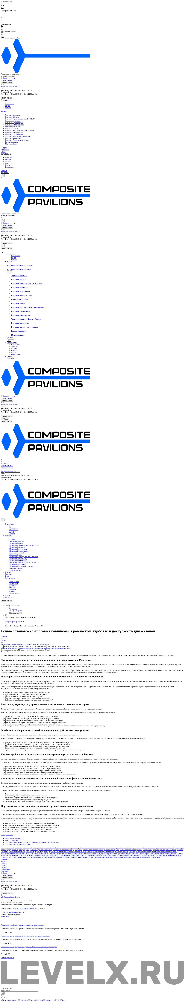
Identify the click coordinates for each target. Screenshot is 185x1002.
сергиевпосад (55, 855)
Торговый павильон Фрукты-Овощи (18, 136)
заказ (44, 850)
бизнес (52, 848)
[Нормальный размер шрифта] (2, 6)
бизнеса (58, 848)
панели (51, 854)
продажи (142, 854)
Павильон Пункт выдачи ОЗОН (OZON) (20, 119)
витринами (101, 848)
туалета (8, 857)
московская (96, 852)
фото (87, 857)
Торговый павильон (12, 115)
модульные (44, 852)
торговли (143, 855)
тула (28, 857)
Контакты (5, 173)
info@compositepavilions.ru (10, 86)
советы (74, 855)
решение (15, 855)
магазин (173, 850)
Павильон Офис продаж (14, 123)
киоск (95, 850)
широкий (133, 857)
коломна (123, 850)
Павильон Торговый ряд (14, 132)
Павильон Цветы (11, 128)
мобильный (30, 852)
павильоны (38, 854)
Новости (8, 163)
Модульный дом (11, 144)
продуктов (149, 854)
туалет (3, 857)
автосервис (37, 848)
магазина (180, 850)
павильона (12, 854)
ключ (117, 850)
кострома (129, 850)
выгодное (132, 848)
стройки (113, 855)
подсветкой (72, 854)
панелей (45, 854)
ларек (150, 850)
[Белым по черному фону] (1, 15)
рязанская (26, 855)
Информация (6, 154)
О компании (5, 100)
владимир (109, 848)
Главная (4, 859)
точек (180, 855)
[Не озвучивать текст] (2, 36)
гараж (182, 848)
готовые (15, 850)
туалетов (23, 857)
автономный (27, 848)
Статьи (7, 165)
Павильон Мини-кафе (13, 138)
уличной (52, 857)
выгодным (156, 848)
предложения (112, 854)
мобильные (21, 852)
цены (116, 857)
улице (39, 857)
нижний (111, 852)
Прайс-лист (9, 157)
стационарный (82, 855)
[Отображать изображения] (2, 26)
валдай (78, 848)
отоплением (172, 852)
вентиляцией (92, 848)
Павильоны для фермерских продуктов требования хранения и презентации (29, 947)
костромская (137, 850)
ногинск (125, 852)
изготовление (64, 850)
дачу (23, 850)
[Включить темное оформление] (2, 245)
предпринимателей (124, 854)
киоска (100, 850)
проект (156, 854)
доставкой (33, 850)
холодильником (95, 857)
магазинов (4, 852)
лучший (167, 850)
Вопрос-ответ (10, 167)
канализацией (88, 850)
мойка (59, 852)
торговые (158, 855)
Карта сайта (5, 916)
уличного (45, 857)
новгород (118, 852)
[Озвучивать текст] (2, 33)
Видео (7, 106)
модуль (37, 852)
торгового (151, 855)
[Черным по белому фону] (1, 13)
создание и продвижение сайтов (26, 908)
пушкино (172, 854)
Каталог (4, 111)
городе (9, 850)
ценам (107, 857)
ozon (2, 848)
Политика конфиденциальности (12, 912)
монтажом (77, 852)
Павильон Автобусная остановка (17, 140)
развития (180, 854)
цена (102, 857)
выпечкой (170, 848)
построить (93, 854)
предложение (102, 854)
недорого (104, 852)
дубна (39, 850)
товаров (137, 855)
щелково (140, 857)
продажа (135, 854)
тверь (132, 855)
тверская (126, 855)
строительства (93, 855)
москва (84, 852)
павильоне (20, 854)
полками (80, 854)
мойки (64, 852)
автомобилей (9, 848)
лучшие (161, 850)
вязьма (177, 848)
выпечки (163, 848)
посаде (86, 854)
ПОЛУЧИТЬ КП (7, 98)
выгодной (140, 848)
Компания (4, 867)
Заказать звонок (7, 82)
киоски (106, 850)
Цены (3, 152)
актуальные (45, 848)
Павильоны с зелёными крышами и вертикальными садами (22, 925)
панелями (57, 854)
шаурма (120, 857)
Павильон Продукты (12, 121)
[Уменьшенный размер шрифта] (2, 4)
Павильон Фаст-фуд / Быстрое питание (19, 130)
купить (145, 850)
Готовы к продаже (11, 142)
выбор (126, 848)
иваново (56, 850)
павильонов (29, 854)
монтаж (70, 852)
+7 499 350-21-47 (10, 78)
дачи (20, 850)
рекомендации (6, 855)
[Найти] (3, 220)
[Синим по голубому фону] (1, 18)
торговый (166, 855)
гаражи (3, 850)
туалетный (16, 857)
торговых (173, 855)
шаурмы (127, 857)
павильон (4, 854)
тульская (34, 857)
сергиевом (46, 855)
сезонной (38, 855)
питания (65, 854)
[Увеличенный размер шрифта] (2, 9)
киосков (112, 850)
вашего (84, 848)
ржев (20, 855)
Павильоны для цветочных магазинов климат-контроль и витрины (25, 936)
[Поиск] (3, 175)
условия (66, 857)
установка (81, 857)
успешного (73, 857)
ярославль (147, 857)
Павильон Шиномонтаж (14, 134)
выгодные (148, 848)
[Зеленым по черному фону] (1, 22)
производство (164, 854)
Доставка (5, 150)
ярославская (156, 857)
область (143, 852)
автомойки (18, 848)
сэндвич (120, 855)
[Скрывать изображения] (2, 29)
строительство (104, 855)
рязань (32, 855)
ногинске (132, 852)
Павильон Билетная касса (14, 125)
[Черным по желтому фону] (1, 20)
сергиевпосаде (66, 855)
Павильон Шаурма (12, 117)
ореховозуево (163, 852)
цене (111, 857)
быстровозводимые (68, 848)
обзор (138, 852)
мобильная (13, 852)
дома (27, 850)
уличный (59, 857)
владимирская (118, 848)
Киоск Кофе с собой (12, 126)
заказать (49, 850)
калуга (71, 850)
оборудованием (152, 852)
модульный (53, 852)
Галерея (8, 108)
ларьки (155, 850)
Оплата (7, 161)
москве (89, 852)
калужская (78, 850)
